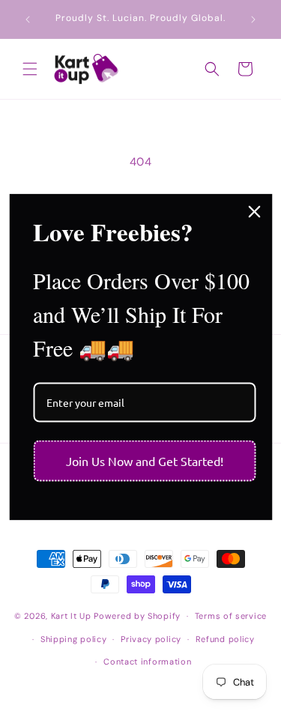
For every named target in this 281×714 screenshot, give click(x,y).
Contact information (147, 661)
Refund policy (225, 639)
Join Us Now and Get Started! (144, 460)
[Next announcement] (253, 19)
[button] (29, 68)
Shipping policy (73, 639)
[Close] (254, 211)
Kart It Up (72, 616)
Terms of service (231, 616)
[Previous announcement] (27, 19)
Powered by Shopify (137, 616)
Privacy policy (151, 639)
